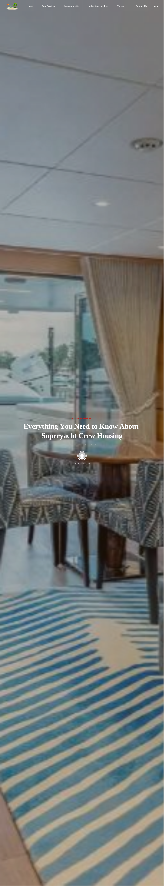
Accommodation (81, 418)
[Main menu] (156, 6)
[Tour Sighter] (12, 6)
